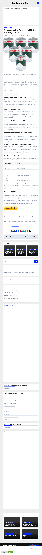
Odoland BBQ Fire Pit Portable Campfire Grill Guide (14, 292)
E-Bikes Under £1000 (8, 397)
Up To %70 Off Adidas (8, 414)
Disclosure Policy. (7, 76)
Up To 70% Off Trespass (8, 419)
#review (26, 35)
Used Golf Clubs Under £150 (9, 406)
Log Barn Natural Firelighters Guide (11, 300)
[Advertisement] (21, 16)
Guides (10, 27)
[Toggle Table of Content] (15, 94)
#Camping (12, 35)
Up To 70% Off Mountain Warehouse (11, 417)
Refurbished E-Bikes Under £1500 (10, 400)
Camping (6, 27)
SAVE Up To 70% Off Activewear (10, 403)
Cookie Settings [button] (4, 552)
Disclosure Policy (11, 274)
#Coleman (16, 35)
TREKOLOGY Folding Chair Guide (32, 252)
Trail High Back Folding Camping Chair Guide (9, 252)
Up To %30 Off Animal (8, 408)
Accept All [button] (10, 552)
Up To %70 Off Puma (8, 411)
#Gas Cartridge (21, 35)
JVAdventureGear (20, 3)
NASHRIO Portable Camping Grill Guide (11, 298)
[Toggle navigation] (4, 3)
